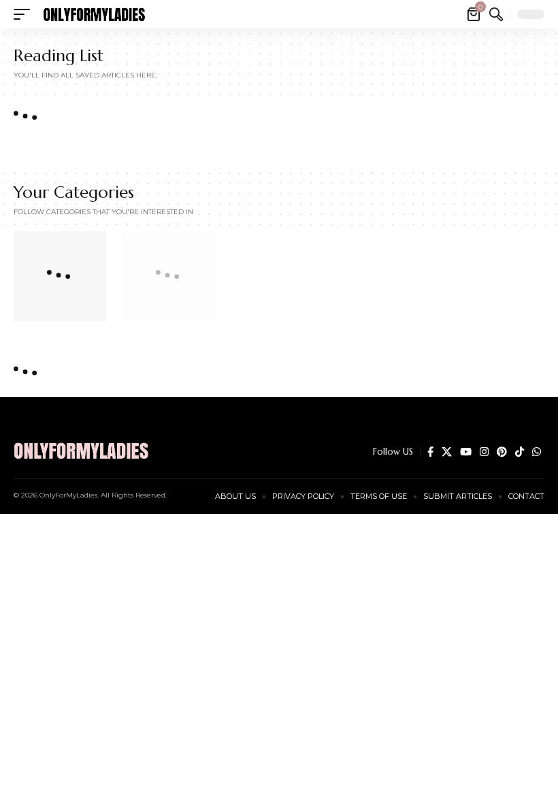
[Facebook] (430, 452)
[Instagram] (484, 452)
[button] (25, 14)
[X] (446, 452)
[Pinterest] (501, 452)
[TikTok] (519, 452)
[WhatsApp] (536, 452)
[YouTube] (466, 452)
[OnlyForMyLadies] (94, 14)
